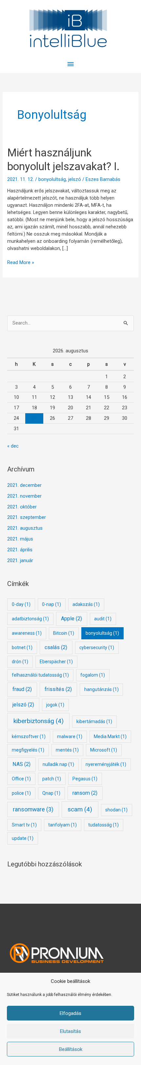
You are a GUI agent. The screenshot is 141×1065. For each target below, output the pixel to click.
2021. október (22, 507)
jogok (55, 704)
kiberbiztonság (38, 721)
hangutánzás (101, 689)
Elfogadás (70, 1013)
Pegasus (84, 778)
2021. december (24, 485)
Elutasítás (70, 1031)
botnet (22, 647)
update (22, 838)
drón (20, 661)
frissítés (58, 689)
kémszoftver (29, 736)
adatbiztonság (30, 618)
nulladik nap (58, 764)
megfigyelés (28, 750)
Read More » (20, 262)
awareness (27, 633)
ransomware (33, 809)
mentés (67, 750)
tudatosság (103, 824)
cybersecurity (96, 647)
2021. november (24, 496)
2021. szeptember (26, 517)
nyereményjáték (106, 764)
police (21, 793)
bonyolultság (52, 179)
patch (51, 778)
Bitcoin (63, 633)
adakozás (86, 604)
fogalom (92, 675)
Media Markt (110, 736)
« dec (13, 446)
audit (102, 618)
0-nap (51, 604)
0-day (21, 604)
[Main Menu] (70, 64)
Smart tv (24, 824)
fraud (22, 689)
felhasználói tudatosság (40, 675)
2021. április (19, 550)
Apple (71, 618)
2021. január (20, 560)
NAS (21, 764)
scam (80, 809)
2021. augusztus (25, 528)
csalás (56, 647)
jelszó (74, 179)
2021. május (20, 539)
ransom (84, 793)
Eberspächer (56, 661)
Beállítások (70, 1049)
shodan (116, 809)
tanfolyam (62, 824)
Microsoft (103, 750)
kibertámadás (94, 721)
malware (69, 736)
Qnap (51, 793)
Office (21, 778)
